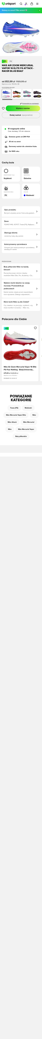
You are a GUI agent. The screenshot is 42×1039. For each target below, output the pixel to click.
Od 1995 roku (14, 151)
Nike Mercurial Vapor (26, 429)
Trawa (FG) (14, 408)
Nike (34, 415)
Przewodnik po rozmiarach (30, 103)
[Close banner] (39, 10)
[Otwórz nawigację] (37, 4)
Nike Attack (12, 422)
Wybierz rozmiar (23, 108)
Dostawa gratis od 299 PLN (19, 137)
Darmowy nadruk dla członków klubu (23, 146)
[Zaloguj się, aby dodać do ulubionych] (3, 108)
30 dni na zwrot (15, 141)
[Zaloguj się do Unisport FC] (26, 4)
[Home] (9, 3)
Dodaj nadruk (21, 115)
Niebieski (28, 408)
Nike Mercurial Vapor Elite (16, 415)
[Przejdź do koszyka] (32, 4)
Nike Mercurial (28, 422)
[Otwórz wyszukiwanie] (21, 3)
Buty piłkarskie (21, 436)
